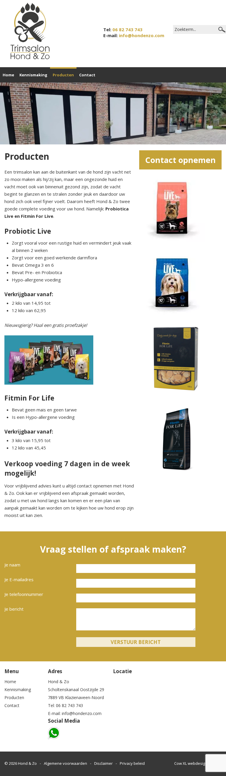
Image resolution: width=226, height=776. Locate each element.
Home (8, 75)
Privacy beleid (132, 763)
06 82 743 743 (127, 29)
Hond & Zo (27, 763)
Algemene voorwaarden (65, 763)
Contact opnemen (180, 159)
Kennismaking (33, 75)
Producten (63, 75)
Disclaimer (103, 763)
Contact (87, 75)
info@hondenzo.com (141, 35)
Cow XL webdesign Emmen (198, 763)
